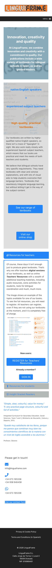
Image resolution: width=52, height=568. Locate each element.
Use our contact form (15, 502)
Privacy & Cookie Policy (26, 532)
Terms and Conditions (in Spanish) (26, 537)
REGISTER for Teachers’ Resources (26, 362)
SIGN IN (26, 377)
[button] (45, 18)
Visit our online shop (25, 236)
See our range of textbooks (25, 209)
